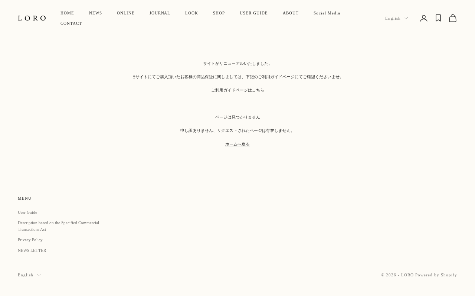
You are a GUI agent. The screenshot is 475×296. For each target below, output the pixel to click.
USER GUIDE (254, 13)
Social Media (327, 13)
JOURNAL (160, 13)
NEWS (95, 13)
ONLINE (126, 13)
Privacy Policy (30, 239)
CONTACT (71, 23)
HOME (67, 13)
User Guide (27, 212)
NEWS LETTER (32, 250)
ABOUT (291, 13)
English (393, 18)
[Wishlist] (438, 17)
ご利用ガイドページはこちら (237, 90)
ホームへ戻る (237, 144)
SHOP (219, 13)
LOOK (191, 13)
